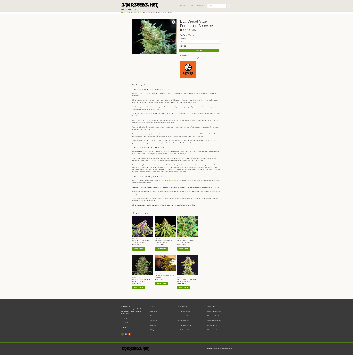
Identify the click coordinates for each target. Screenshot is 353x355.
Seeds (191, 6)
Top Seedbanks (185, 311)
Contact (125, 323)
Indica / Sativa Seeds (215, 316)
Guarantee (154, 316)
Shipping (154, 330)
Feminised (190, 58)
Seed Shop (130, 12)
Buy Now (199, 51)
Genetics (200, 6)
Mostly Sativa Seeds (214, 320)
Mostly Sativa (198, 58)
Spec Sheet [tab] (144, 85)
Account (154, 311)
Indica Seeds (212, 306)
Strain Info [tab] (135, 85)
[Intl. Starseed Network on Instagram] (126, 334)
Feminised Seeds (185, 316)
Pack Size (183, 38)
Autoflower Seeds (185, 325)
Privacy (125, 327)
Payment (154, 320)
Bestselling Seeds (214, 330)
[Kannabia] (188, 69)
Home (123, 12)
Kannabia (138, 12)
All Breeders (184, 306)
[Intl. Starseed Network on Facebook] (122, 334)
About (125, 318)
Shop (153, 306)
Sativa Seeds (212, 325)
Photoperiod (206, 58)
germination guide (175, 180)
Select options (138, 249)
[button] (173, 22)
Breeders (183, 6)
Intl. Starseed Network (130, 9)
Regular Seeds (184, 320)
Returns (153, 325)
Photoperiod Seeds (186, 330)
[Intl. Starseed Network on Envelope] (129, 334)
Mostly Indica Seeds (214, 311)
